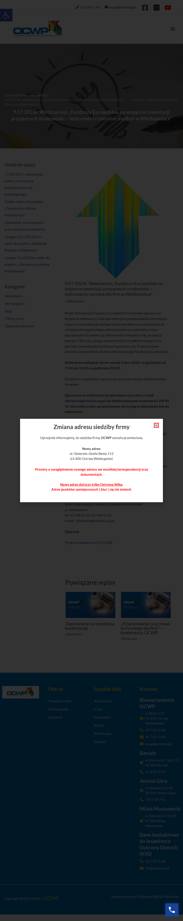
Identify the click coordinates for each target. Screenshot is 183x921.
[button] (156, 425)
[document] (91, 460)
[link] (172, 910)
